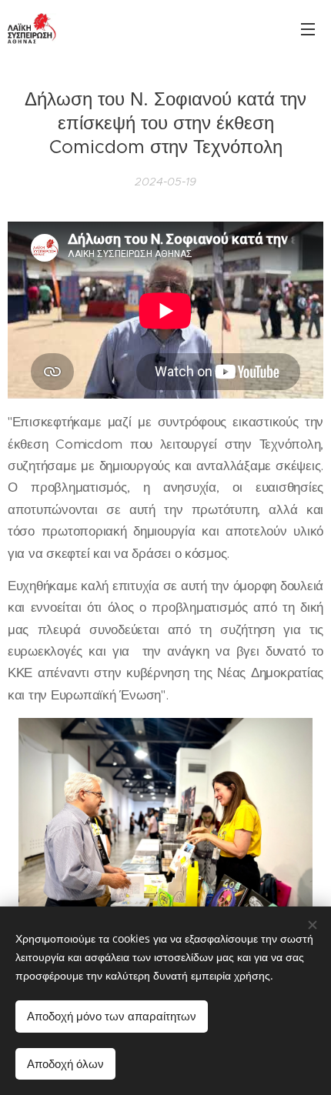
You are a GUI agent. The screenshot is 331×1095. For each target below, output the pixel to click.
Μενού (308, 28)
